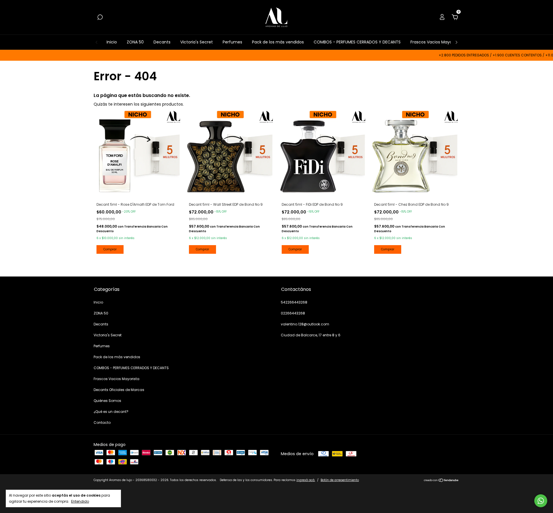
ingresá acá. (305, 480)
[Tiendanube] (441, 481)
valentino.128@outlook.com (305, 324)
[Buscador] (100, 17)
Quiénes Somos (107, 400)
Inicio (112, 42)
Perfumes (232, 42)
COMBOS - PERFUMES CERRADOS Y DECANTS (357, 42)
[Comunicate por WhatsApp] (540, 500)
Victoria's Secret (196, 42)
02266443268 (293, 313)
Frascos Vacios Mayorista (435, 42)
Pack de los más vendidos (278, 42)
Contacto (102, 422)
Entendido (80, 501)
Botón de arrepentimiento (340, 480)
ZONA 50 (135, 42)
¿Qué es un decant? (111, 411)
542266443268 (294, 302)
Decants (162, 42)
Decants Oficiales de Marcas (119, 389)
